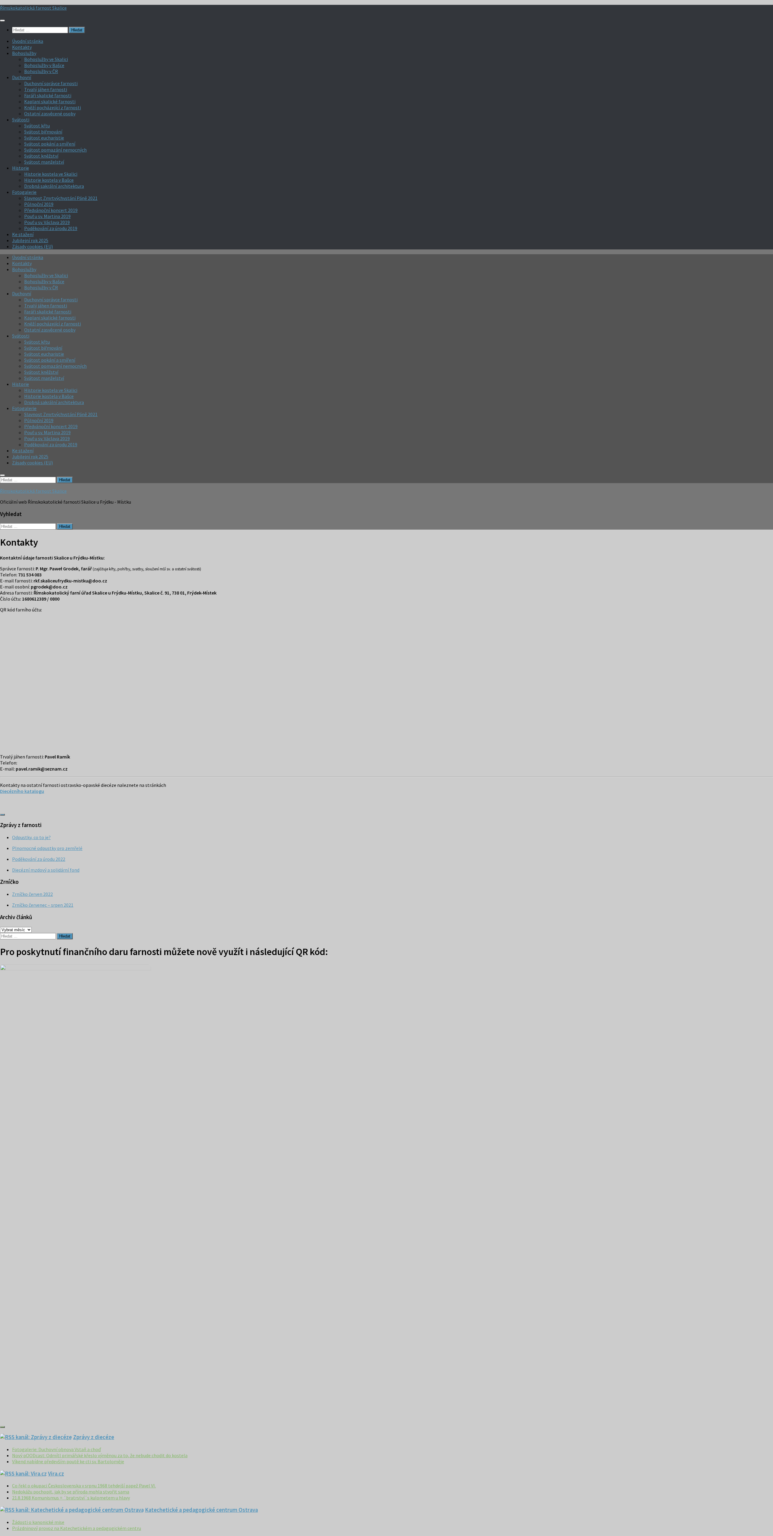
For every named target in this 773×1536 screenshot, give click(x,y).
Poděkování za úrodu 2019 (50, 228)
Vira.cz (56, 1473)
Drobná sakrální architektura (54, 186)
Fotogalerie (24, 192)
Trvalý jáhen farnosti (45, 89)
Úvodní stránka (27, 41)
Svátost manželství (44, 162)
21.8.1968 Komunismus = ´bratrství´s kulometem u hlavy (71, 1498)
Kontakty (22, 47)
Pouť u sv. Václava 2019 (47, 222)
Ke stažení (23, 234)
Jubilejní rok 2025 (30, 240)
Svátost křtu (37, 126)
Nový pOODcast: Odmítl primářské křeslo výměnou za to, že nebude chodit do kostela (100, 1455)
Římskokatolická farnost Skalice (33, 8)
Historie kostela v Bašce (49, 180)
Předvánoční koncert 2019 (51, 210)
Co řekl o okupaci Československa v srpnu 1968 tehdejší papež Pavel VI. (84, 1486)
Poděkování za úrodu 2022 (38, 859)
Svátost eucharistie (44, 138)
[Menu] (2, 20)
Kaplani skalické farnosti (49, 101)
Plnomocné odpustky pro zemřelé (47, 848)
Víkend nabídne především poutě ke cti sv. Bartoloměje (68, 1461)
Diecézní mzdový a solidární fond (45, 870)
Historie (20, 168)
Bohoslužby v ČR (41, 71)
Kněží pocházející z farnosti (52, 107)
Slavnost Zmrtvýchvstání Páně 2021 (61, 198)
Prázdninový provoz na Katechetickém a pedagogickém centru (76, 1528)
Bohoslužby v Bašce (44, 65)
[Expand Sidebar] (2, 815)
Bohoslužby (24, 53)
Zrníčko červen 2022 (32, 894)
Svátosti (20, 120)
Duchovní (21, 77)
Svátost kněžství (41, 156)
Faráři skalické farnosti (47, 95)
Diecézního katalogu (22, 791)
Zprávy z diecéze (93, 1437)
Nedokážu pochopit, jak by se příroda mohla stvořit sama (70, 1492)
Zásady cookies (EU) (32, 246)
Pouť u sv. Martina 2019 (47, 216)
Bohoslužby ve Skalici (46, 59)
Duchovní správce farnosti (51, 83)
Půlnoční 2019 (38, 204)
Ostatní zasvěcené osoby (49, 114)
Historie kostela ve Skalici (50, 174)
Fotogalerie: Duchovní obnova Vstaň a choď (56, 1449)
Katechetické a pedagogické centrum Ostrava (201, 1509)
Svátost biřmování (43, 132)
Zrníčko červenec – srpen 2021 (42, 905)
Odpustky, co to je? (31, 837)
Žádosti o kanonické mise (38, 1522)
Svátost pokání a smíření (49, 144)
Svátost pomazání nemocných (55, 150)
